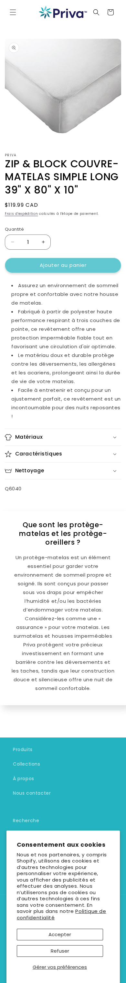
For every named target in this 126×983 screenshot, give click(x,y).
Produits (23, 749)
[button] (13, 12)
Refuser (60, 950)
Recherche (26, 820)
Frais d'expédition (21, 213)
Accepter (59, 934)
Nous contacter (32, 793)
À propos (23, 778)
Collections (26, 764)
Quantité (14, 229)
